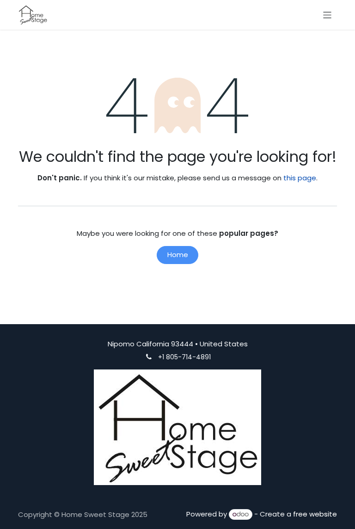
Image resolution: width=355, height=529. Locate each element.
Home (177, 254)
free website (315, 514)
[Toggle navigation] (327, 15)
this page (299, 178)
